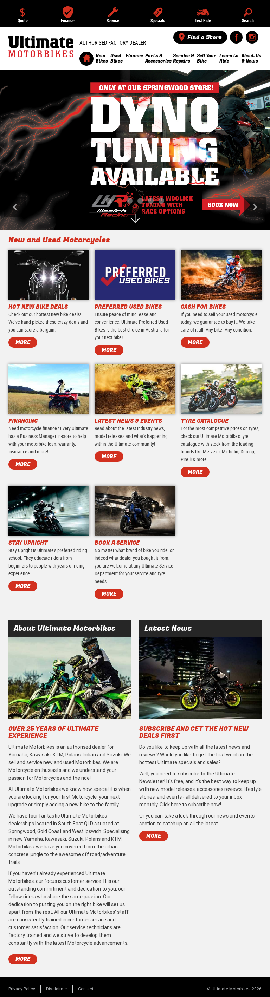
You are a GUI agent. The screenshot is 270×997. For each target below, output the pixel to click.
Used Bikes (116, 58)
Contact (86, 988)
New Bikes (102, 58)
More (22, 959)
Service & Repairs (183, 58)
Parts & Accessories (158, 58)
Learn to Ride (228, 58)
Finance (134, 55)
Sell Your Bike (206, 58)
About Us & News (251, 58)
